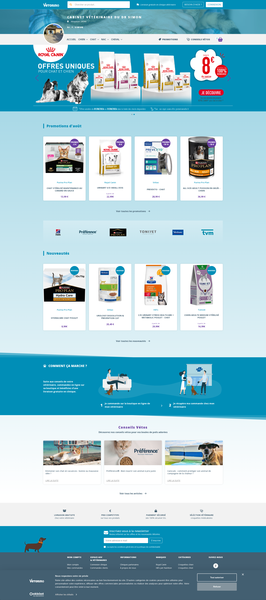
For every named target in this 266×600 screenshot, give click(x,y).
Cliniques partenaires (129, 564)
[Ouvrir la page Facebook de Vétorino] (216, 565)
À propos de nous (128, 568)
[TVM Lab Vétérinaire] (207, 232)
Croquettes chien (185, 564)
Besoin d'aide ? (193, 4)
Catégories (184, 557)
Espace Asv (98, 558)
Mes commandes (75, 568)
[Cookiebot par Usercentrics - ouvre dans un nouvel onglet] (37, 595)
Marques (161, 557)
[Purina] (118, 232)
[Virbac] (178, 232)
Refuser (217, 586)
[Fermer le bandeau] (243, 574)
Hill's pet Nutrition (164, 568)
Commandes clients (99, 568)
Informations (128, 557)
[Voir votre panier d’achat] (220, 39)
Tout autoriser (217, 577)
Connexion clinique (98, 564)
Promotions (170, 39)
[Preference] (88, 232)
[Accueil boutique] (53, 4)
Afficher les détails (64, 594)
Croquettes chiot (185, 568)
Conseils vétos (200, 39)
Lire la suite (51, 480)
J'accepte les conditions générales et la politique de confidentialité (133, 547)
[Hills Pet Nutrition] (58, 232)
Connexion (214, 4)
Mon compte (74, 557)
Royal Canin (161, 564)
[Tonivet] (148, 232)
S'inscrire (156, 540)
